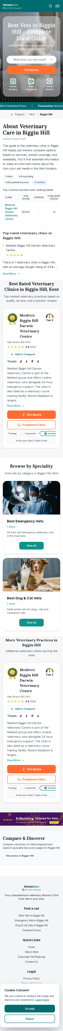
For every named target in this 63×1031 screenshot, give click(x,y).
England (19, 114)
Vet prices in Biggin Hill (20, 855)
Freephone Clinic (39, 426)
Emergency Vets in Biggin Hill (31, 920)
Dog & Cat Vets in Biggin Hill (32, 925)
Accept (30, 1008)
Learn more (42, 999)
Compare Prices (31, 930)
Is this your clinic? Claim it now (31, 440)
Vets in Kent (31, 951)
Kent (32, 114)
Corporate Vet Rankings (31, 956)
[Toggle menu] (57, 6)
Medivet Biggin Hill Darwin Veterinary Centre (11, 211)
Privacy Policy (31, 978)
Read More (9, 273)
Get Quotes (31, 69)
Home (31, 946)
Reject (30, 1019)
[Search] (50, 6)
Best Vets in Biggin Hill (31, 915)
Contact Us (31, 961)
